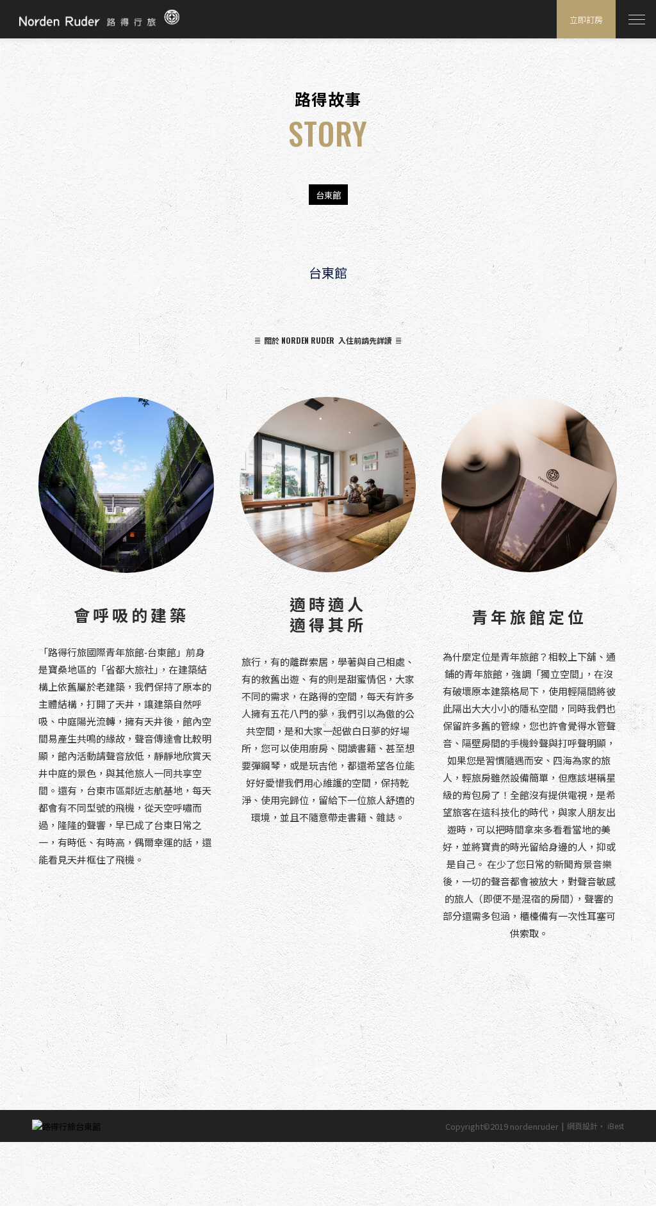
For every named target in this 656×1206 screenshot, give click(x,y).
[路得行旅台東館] (66, 1126)
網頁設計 (582, 1125)
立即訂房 (586, 19)
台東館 (328, 194)
